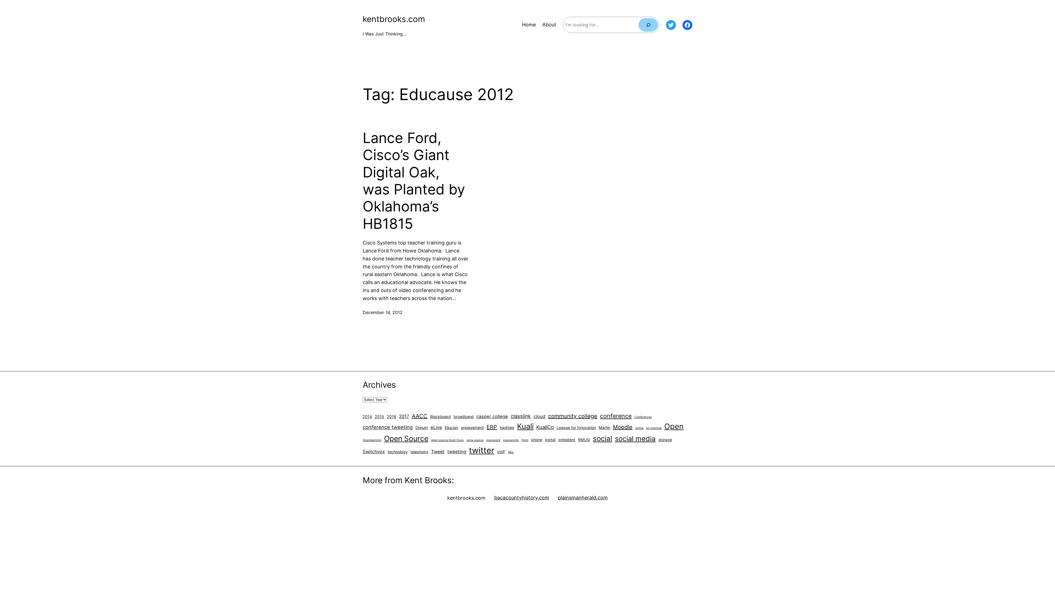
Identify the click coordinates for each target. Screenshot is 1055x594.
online (639, 428)
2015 (379, 416)
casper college (492, 416)
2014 (367, 416)
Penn (524, 440)
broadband (464, 416)
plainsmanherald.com (583, 498)
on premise (654, 428)
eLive (436, 427)
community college (572, 416)
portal (550, 439)
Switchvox (374, 451)
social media (635, 439)
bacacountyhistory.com (521, 498)
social (602, 438)
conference (616, 415)
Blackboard (440, 416)
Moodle (622, 427)
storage (665, 439)
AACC (419, 416)
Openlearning (372, 440)
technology (398, 451)
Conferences (643, 417)
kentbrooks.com (394, 19)
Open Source (406, 438)
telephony (419, 451)
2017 (404, 416)
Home (529, 25)
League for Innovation (576, 427)
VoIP (501, 451)
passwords (511, 440)
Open (674, 426)
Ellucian (451, 427)
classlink (521, 416)
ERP (492, 427)
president (566, 439)
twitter (481, 450)
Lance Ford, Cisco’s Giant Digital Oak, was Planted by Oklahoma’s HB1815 (414, 181)
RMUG (584, 439)
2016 (391, 416)
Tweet (438, 451)
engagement (472, 427)
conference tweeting (388, 427)
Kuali (525, 426)
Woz (511, 452)
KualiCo (545, 427)
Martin (604, 427)
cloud (539, 416)
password (493, 440)
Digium (421, 427)
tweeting (456, 451)
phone (536, 439)
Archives (379, 385)
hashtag (507, 427)
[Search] (648, 25)
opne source (475, 440)
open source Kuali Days (447, 440)
